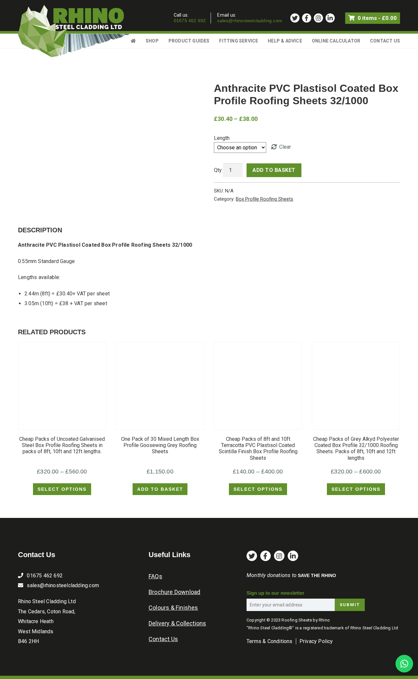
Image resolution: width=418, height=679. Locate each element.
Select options (62, 489)
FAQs (155, 576)
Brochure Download (174, 591)
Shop (152, 40)
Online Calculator (336, 40)
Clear (285, 147)
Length (222, 138)
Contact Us (385, 40)
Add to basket (274, 170)
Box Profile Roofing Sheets (264, 199)
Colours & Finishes (173, 607)
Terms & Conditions (270, 641)
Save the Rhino (317, 575)
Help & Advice (285, 40)
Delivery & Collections (177, 623)
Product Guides (189, 40)
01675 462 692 (190, 20)
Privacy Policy (316, 641)
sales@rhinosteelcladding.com (249, 20)
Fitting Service (238, 40)
